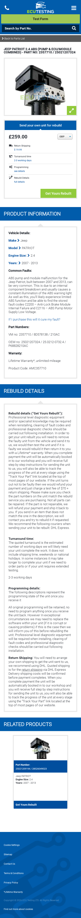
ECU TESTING (41, 10)
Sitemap (8, 854)
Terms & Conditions (14, 873)
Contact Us (9, 864)
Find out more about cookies (18, 909)
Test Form (40, 19)
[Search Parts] (73, 28)
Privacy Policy (11, 882)
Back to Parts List (14, 38)
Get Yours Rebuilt (58, 193)
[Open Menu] (74, 8)
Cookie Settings (12, 845)
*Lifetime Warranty (13, 892)
